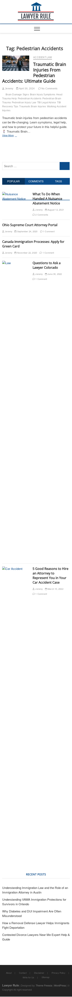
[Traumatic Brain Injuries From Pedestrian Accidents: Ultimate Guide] (15, 63)
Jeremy (8, 88)
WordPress (60, 985)
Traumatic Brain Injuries (32, 106)
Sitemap (45, 977)
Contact (23, 972)
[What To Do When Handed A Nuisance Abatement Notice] (16, 194)
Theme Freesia (44, 985)
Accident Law (42, 57)
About (9, 972)
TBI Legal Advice (46, 102)
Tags (58, 181)
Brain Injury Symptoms (42, 94)
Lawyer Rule (10, 985)
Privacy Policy (58, 972)
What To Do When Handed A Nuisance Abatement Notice (47, 198)
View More (9, 136)
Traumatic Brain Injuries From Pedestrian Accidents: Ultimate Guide (34, 72)
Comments (36, 181)
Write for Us (28, 977)
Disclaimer (39, 972)
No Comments (49, 88)
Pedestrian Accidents (29, 98)
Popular (13, 181)
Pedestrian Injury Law (24, 102)
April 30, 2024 (27, 88)
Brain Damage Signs (17, 94)
